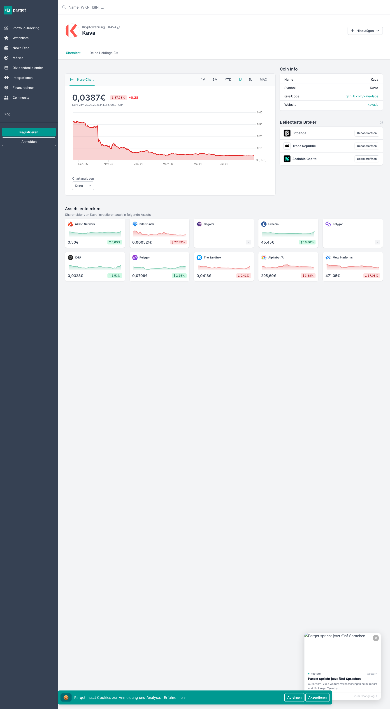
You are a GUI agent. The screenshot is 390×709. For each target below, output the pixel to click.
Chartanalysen (83, 178)
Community (21, 97)
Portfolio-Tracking (26, 28)
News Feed (21, 48)
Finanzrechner (23, 87)
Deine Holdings (104, 53)
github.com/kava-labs (362, 96)
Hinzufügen (365, 31)
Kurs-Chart (85, 79)
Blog (7, 114)
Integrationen (22, 78)
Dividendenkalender (28, 68)
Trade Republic (304, 146)
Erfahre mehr (175, 697)
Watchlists (21, 38)
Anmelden (29, 141)
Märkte (18, 58)
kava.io (373, 104)
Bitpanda (299, 133)
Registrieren (28, 132)
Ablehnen (294, 697)
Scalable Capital (304, 159)
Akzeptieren (317, 697)
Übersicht (73, 53)
